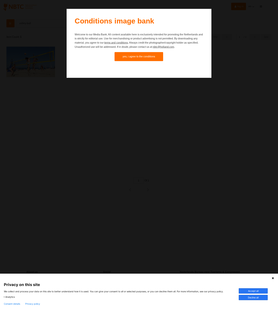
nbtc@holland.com (163, 46)
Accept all (253, 291)
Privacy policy (32, 304)
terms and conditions (116, 42)
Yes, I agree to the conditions (139, 56)
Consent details (12, 304)
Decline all (253, 297)
